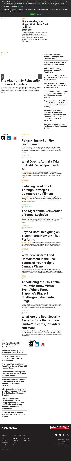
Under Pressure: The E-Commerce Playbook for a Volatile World (54, 70)
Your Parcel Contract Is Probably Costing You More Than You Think (54, 57)
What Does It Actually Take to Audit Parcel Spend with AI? (55, 63)
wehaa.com (66, 446)
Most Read (3, 340)
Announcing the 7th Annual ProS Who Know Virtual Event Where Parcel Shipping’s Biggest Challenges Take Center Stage (41, 291)
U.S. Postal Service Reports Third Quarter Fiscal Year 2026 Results (55, 126)
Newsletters (15, 440)
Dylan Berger (27, 331)
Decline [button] (39, 14)
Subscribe (15, 438)
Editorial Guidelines (6, 449)
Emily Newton (27, 197)
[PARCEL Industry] (9, 428)
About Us (4, 440)
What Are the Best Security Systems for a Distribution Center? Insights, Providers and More (41, 322)
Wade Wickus (28, 29)
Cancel (14, 447)
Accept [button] (32, 14)
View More (25, 41)
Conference (26, 438)
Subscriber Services (17, 435)
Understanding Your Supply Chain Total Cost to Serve (35, 24)
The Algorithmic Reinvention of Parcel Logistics (21, 82)
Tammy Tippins (7, 87)
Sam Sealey (27, 242)
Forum (24, 435)
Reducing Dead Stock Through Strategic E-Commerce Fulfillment (37, 190)
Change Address (16, 444)
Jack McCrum (27, 172)
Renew (14, 442)
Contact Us (4, 444)
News (24, 276)
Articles (25, 18)
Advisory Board (26, 440)
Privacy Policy (19, 6)
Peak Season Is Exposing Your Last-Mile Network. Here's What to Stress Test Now (56, 85)
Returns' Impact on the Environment (38, 142)
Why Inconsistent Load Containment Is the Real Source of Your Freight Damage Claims (39, 260)
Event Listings (5, 442)
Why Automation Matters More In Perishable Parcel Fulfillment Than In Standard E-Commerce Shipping (56, 104)
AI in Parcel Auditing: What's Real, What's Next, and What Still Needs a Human (56, 78)
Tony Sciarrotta (28, 147)
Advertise (4, 438)
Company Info (4, 435)
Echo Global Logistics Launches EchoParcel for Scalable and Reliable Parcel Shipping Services (56, 94)
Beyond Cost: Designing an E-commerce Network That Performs (41, 235)
